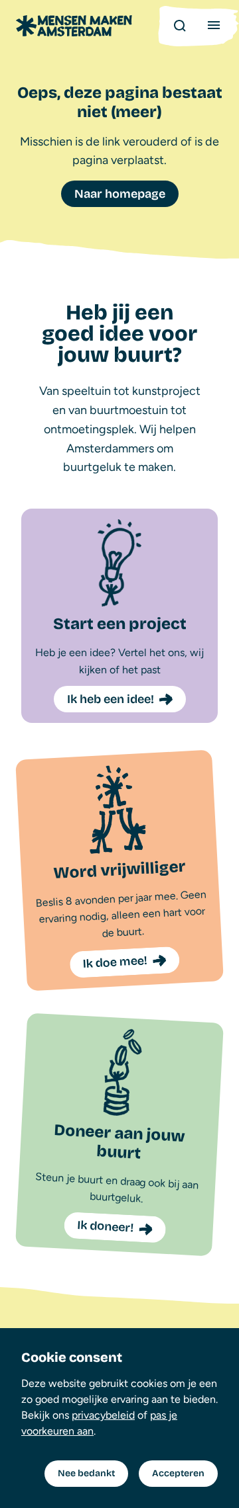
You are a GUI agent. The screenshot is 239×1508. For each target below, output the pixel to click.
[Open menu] (213, 25)
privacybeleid (103, 1415)
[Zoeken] (179, 25)
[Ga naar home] (74, 25)
